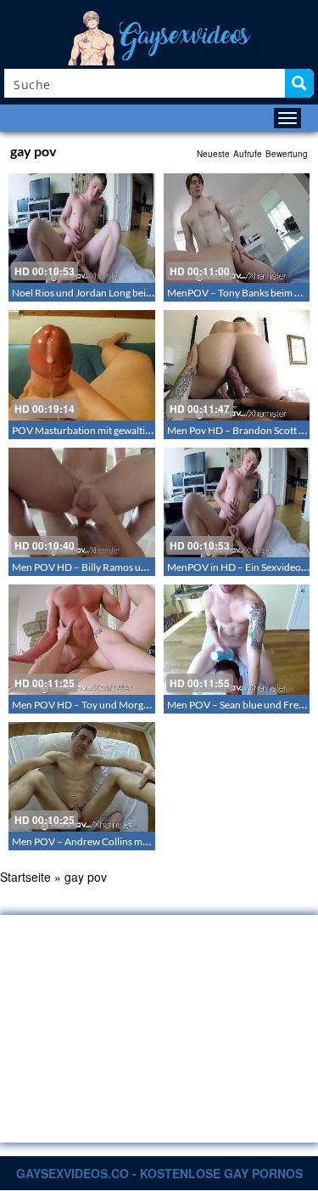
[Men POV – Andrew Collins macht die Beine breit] (81, 777)
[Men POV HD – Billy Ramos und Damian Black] (81, 502)
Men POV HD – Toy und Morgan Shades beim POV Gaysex (140, 704)
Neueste (213, 154)
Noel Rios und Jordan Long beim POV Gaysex (111, 292)
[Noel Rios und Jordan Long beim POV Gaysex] (81, 228)
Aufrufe (247, 154)
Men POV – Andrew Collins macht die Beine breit (119, 841)
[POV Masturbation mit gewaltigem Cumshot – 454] (81, 365)
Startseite (25, 876)
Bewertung (286, 154)
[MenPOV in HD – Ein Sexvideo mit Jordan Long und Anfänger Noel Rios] (237, 502)
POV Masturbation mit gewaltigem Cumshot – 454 (122, 430)
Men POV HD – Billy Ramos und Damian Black (113, 567)
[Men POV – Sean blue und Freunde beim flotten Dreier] (237, 639)
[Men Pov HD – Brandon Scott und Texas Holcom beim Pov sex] (237, 365)
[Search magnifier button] (299, 83)
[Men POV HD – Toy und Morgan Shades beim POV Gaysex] (81, 639)
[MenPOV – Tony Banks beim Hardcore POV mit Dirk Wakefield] (237, 228)
